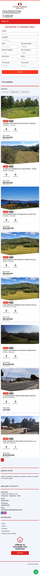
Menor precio (15, 92)
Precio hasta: (25, 62)
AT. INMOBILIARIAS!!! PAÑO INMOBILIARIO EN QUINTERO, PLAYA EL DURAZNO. (20, 395)
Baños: (23, 56)
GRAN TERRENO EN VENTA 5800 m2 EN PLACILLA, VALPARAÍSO (20, 441)
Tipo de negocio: (26, 50)
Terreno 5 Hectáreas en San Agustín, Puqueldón (20, 123)
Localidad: (5, 37)
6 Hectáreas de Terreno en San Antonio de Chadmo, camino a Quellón (20, 305)
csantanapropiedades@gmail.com (11, 12)
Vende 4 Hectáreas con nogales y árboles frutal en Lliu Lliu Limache (20, 350)
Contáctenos (5, 531)
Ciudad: (4, 31)
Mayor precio (25, 92)
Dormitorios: (5, 56)
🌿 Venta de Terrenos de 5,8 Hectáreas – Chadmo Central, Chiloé (20, 169)
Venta (3, 526)
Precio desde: (6, 62)
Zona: (3, 43)
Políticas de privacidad (9, 533)
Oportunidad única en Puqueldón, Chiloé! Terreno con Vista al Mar (20, 214)
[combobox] (20, 34)
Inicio (3, 523)
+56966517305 (9, 15)
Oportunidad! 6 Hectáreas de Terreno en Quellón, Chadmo (20, 259)
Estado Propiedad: (7, 50)
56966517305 (9, 17)
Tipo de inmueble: (26, 43)
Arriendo (4, 528)
